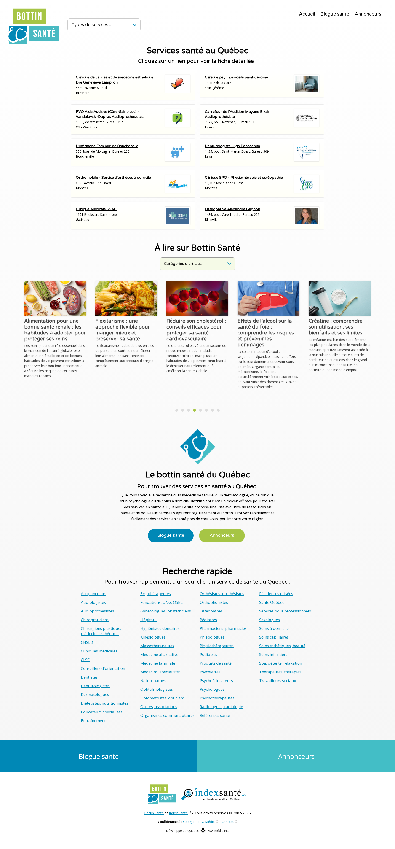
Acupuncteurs (93, 593)
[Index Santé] (214, 794)
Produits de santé (216, 663)
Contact (228, 821)
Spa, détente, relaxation (280, 663)
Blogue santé (334, 14)
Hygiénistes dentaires (159, 628)
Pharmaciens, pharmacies (223, 628)
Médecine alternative (159, 654)
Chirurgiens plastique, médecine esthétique (101, 631)
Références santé (215, 715)
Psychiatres (210, 671)
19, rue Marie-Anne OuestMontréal (244, 182)
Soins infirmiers (273, 654)
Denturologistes (95, 685)
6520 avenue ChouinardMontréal (113, 182)
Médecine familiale (157, 663)
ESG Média (206, 821)
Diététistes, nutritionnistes (104, 703)
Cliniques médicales (99, 651)
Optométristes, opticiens (162, 698)
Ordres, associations (158, 706)
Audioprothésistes (97, 611)
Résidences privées (276, 593)
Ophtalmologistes (156, 689)
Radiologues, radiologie (221, 706)
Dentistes (89, 677)
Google (189, 821)
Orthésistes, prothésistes (222, 593)
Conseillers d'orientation (103, 668)
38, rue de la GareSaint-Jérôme (236, 82)
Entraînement (93, 720)
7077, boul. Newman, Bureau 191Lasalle (238, 119)
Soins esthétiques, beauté (282, 645)
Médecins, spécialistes (160, 671)
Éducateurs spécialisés (101, 711)
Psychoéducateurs (216, 680)
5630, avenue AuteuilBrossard (114, 85)
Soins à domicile (274, 628)
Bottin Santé (154, 813)
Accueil (307, 14)
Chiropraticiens (95, 619)
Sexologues (269, 619)
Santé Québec (271, 602)
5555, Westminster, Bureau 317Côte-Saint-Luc (110, 119)
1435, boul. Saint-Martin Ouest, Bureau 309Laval (237, 151)
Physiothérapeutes (217, 645)
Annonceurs (368, 14)
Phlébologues (212, 637)
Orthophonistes (214, 602)
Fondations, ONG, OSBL (161, 602)
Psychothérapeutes (217, 698)
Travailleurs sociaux (277, 680)
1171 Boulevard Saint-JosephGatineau (97, 214)
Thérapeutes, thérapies (280, 671)
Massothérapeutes (157, 645)
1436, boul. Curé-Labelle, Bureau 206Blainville (232, 214)
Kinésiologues (152, 637)
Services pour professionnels (285, 611)
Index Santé (178, 813)
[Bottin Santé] (34, 26)
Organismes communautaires (167, 715)
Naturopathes (153, 680)
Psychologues (212, 689)
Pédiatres (208, 619)
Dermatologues (95, 694)
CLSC (85, 659)
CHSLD (87, 642)
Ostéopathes (211, 611)
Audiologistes (93, 602)
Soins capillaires (274, 637)
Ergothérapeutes (155, 593)
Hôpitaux (148, 619)
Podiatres (208, 654)
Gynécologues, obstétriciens (165, 611)
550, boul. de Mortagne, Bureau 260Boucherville (107, 151)
